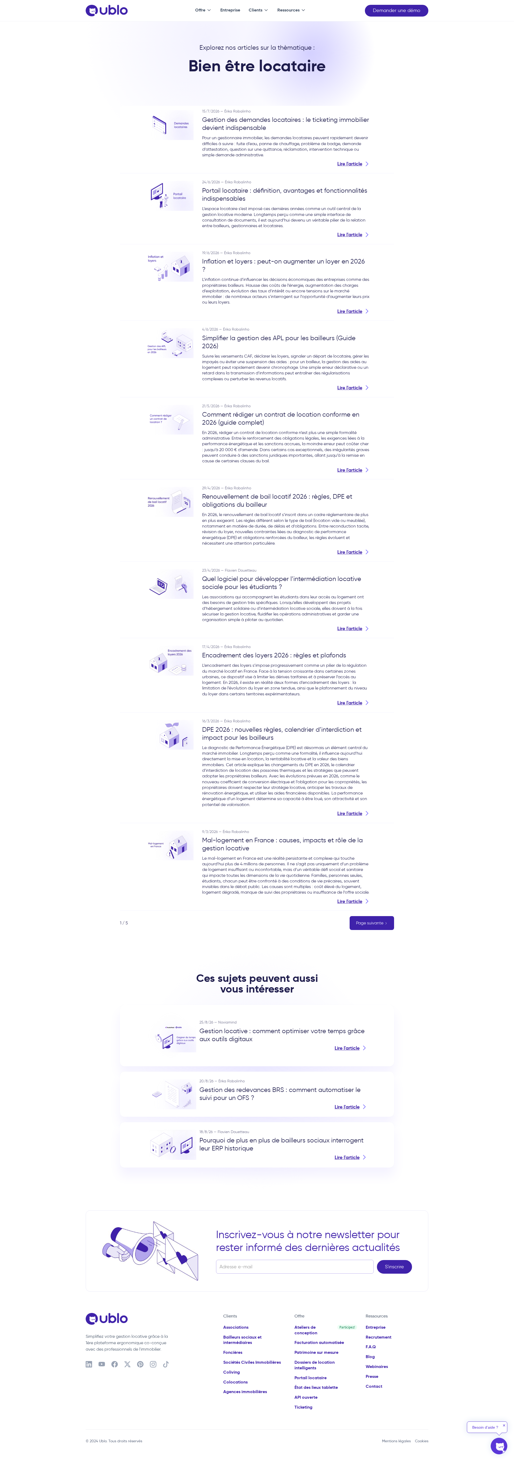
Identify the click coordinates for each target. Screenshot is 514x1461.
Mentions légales (396, 1441)
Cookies (421, 1441)
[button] (202, 10)
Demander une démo (396, 10)
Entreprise (230, 10)
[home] (107, 11)
